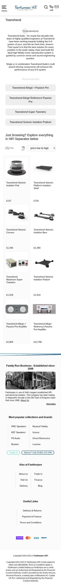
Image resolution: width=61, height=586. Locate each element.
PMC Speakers (18, 426)
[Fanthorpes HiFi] (26, 8)
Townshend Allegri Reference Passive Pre (30, 100)
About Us (25, 400)
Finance (38, 480)
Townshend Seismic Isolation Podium (30, 122)
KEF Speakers (18, 432)
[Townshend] (30, 28)
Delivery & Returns (32, 510)
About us (23, 474)
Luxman (37, 444)
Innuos (36, 432)
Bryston (15, 444)
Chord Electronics (41, 438)
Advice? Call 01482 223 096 (38, 452)
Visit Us (24, 480)
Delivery (24, 486)
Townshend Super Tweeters (30, 112)
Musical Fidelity (40, 426)
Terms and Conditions (30, 522)
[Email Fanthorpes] (56, 8)
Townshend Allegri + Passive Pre (30, 87)
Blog (40, 486)
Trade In (13, 452)
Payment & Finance (31, 516)
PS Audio (15, 438)
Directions (51, 404)
